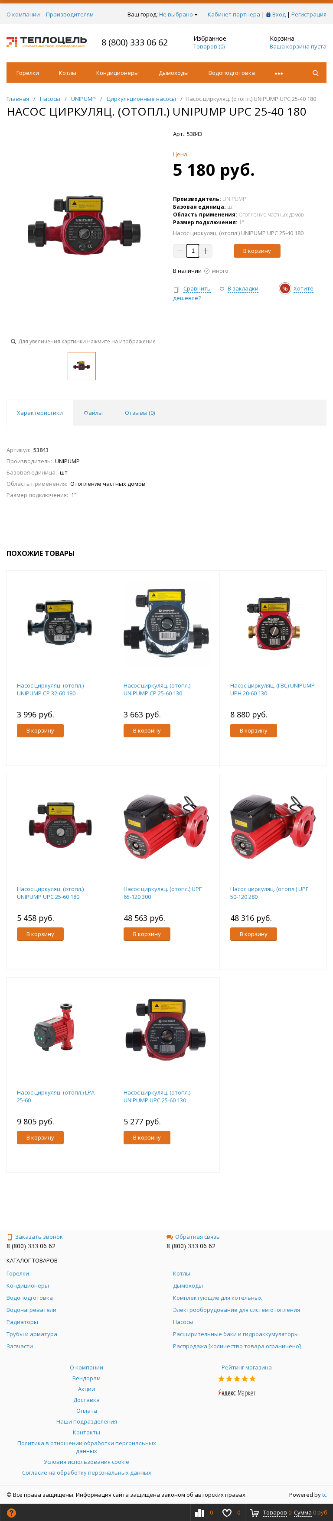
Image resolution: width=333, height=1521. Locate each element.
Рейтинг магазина (247, 1367)
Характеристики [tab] (40, 413)
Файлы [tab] (93, 413)
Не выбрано (176, 14)
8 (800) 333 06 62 (134, 42)
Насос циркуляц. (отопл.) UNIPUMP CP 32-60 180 (50, 689)
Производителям (70, 14)
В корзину (257, 251)
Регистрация (308, 14)
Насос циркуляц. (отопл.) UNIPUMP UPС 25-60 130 (157, 1096)
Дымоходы (174, 73)
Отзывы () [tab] (140, 413)
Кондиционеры (117, 73)
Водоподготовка (232, 73)
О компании (23, 14)
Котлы (67, 73)
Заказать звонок (39, 1236)
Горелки (27, 73)
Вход (279, 14)
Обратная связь (197, 1236)
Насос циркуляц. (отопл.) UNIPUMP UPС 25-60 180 (50, 893)
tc (324, 1494)
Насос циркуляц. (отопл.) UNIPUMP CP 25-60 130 (157, 689)
